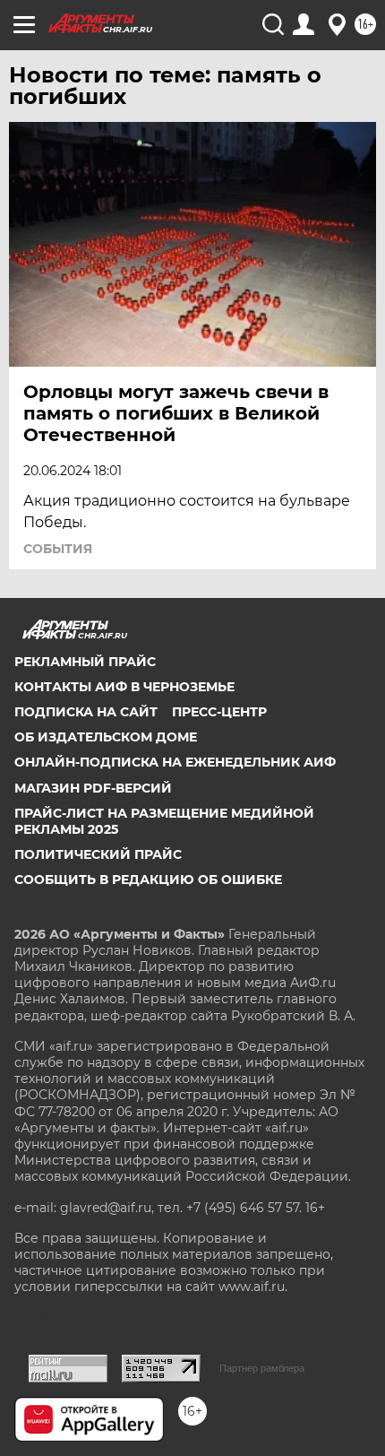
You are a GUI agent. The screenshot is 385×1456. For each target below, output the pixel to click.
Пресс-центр (219, 712)
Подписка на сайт (86, 712)
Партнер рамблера (261, 1368)
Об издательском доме (105, 737)
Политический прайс (98, 854)
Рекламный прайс (85, 662)
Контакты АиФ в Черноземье (124, 687)
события (57, 548)
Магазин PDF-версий (93, 788)
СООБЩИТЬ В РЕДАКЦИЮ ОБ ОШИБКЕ (148, 879)
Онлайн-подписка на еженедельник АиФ (175, 762)
